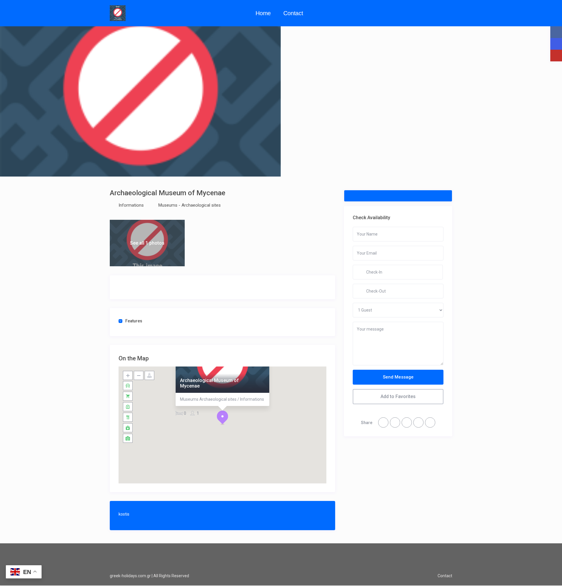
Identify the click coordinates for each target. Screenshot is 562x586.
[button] (222, 417)
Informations (131, 205)
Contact (293, 13)
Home (263, 13)
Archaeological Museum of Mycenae (209, 383)
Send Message (398, 377)
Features (133, 321)
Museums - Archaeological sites (189, 205)
